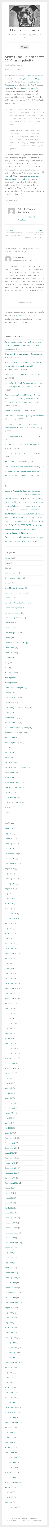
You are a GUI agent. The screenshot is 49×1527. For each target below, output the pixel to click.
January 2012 (10, 1143)
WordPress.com (35, 1521)
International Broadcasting (29, 510)
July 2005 (9, 1492)
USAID (31, 541)
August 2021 (9, 888)
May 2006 (9, 1442)
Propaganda (17, 521)
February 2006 (11, 1457)
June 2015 (9, 1083)
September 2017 (11, 998)
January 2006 (10, 1462)
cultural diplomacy (35, 498)
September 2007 (11, 1362)
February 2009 (11, 1278)
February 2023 (10, 844)
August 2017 (9, 1003)
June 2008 (9, 1317)
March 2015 (9, 1098)
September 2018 (11, 988)
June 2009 (9, 1258)
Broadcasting (36, 491)
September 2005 (11, 1482)
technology (28, 538)
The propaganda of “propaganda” (18, 436)
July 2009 (9, 1253)
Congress (23, 498)
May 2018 (8, 993)
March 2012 (9, 1133)
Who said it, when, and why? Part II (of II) (22, 445)
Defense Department (16, 502)
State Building (11, 777)
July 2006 (9, 1432)
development (32, 502)
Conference (15, 499)
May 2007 (9, 1382)
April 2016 (9, 1038)
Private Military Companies (16, 727)
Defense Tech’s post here (24, 88)
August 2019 (10, 958)
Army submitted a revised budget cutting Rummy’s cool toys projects (24, 79)
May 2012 (8, 1123)
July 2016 (8, 1028)
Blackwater (27, 491)
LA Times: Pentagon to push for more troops (35, 232)
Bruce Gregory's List (13, 578)
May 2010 (8, 1203)
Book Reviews (11, 573)
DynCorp (7, 506)
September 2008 (11, 1302)
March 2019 (9, 973)
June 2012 (9, 1118)
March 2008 (9, 1332)
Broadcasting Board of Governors (14, 495)
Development (10, 628)
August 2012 (9, 1113)
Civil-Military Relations (14, 588)
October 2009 (10, 1238)
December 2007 (11, 1347)
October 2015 (10, 1063)
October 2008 (10, 1298)
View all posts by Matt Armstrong (26, 218)
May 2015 (8, 1088)
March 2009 (9, 1273)
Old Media (41, 514)
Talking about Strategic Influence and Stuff (22, 374)
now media (31, 513)
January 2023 (10, 849)
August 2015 (9, 1073)
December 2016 (11, 1023)
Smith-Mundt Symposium (15, 767)
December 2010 (11, 1168)
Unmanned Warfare (13, 802)
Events (8, 638)
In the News (10, 672)
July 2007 (9, 1372)
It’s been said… (11, 462)
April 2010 (9, 1208)
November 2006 (11, 1412)
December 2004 (11, 1507)
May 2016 (8, 1033)
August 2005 (10, 1487)
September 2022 (11, 864)
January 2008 (10, 1342)
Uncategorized (11, 797)
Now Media (9, 702)
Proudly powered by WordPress (24, 1518)
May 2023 (8, 834)
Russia (7, 757)
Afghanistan (8, 491)
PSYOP (25, 521)
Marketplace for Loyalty (14, 687)
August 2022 (10, 868)
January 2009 (10, 1283)
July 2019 (8, 963)
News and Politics (20, 514)
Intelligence (10, 678)
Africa (15, 491)
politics (12, 517)
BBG (20, 490)
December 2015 (11, 1053)
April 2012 (9, 1128)
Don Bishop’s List (12, 633)
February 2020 (11, 943)
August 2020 (10, 923)
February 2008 (11, 1337)
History (8, 658)
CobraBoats (8, 499)
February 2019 (10, 978)
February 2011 (10, 1158)
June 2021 (9, 898)
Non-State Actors (12, 697)
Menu (25, 47)
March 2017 (9, 1008)
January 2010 (10, 1223)
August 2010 (10, 1188)
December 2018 (11, 983)
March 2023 (9, 839)
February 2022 (10, 878)
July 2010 (8, 1193)
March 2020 (9, 938)
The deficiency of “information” (18, 467)
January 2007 (10, 1402)
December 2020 (11, 913)
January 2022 (10, 883)
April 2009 (9, 1268)
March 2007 (9, 1392)
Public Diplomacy (12, 742)
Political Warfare (12, 722)
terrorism (35, 538)
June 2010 (9, 1198)
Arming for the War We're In (28, 315)
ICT (6, 662)
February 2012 (10, 1138)
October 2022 (10, 858)
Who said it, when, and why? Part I (19, 453)
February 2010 (10, 1218)
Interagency (10, 682)
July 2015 (8, 1078)
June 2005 (9, 1497)
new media (10, 513)
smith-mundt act (11, 530)
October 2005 (10, 1477)
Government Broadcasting (16, 643)
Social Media (23, 529)
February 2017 (10, 1013)
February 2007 (11, 1397)
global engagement (17, 506)
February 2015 (10, 1103)
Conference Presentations (16, 593)
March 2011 (9, 1153)
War (15, 200)
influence (15, 510)
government (29, 506)
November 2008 (11, 1292)
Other (7, 712)
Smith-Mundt (37, 525)
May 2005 (9, 1502)
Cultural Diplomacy (13, 613)
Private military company (26, 517)
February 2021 (10, 908)
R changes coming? (13, 411)
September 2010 (11, 1183)
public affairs (35, 521)
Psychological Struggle (14, 732)
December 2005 (11, 1467)
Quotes (8, 747)
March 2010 (9, 1213)
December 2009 (11, 1228)
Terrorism (9, 792)
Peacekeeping (11, 717)
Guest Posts (10, 648)
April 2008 (9, 1327)
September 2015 (11, 1068)
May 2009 (9, 1263)
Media (7, 692)
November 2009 (11, 1233)
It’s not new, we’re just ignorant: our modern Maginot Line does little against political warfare (23, 345)
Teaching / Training (13, 787)
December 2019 (11, 948)
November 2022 (11, 854)
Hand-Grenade (11, 653)
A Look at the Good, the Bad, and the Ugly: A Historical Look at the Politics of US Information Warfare (23, 366)
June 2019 (9, 968)
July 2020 (9, 928)
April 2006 (9, 1447)
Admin (7, 558)
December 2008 (11, 1288)
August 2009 (10, 1248)
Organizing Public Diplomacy (17, 707)
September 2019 (11, 953)
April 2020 (9, 933)
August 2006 (10, 1427)
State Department (12, 782)
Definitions (9, 623)
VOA (39, 541)
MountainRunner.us (24, 30)
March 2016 (9, 1043)
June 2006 (9, 1437)
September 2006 (11, 1422)
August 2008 (10, 1308)
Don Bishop (39, 502)
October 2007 (10, 1357)
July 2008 (9, 1312)
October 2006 (10, 1417)
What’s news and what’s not (14, 231)
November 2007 (11, 1352)
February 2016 (10, 1048)
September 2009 (11, 1243)
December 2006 (11, 1407)
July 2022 (8, 874)
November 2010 (11, 1173)
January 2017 (10, 1018)
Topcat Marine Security (22, 541)
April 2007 (9, 1387)
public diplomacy (18, 525)
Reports (8, 752)
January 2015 (10, 1108)
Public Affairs (10, 737)
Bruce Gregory (30, 495)
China (39, 494)
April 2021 (9, 903)
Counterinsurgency (13, 608)
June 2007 (9, 1377)
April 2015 (9, 1093)
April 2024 (9, 829)
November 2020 (11, 918)
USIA (35, 541)
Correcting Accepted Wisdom (17, 603)
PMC (7, 517)
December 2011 (11, 1148)
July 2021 (8, 893)
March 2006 (9, 1452)
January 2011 (10, 1163)
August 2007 (10, 1367)
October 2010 (10, 1178)
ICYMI (7, 668)
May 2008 (9, 1322)
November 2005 (11, 1472)
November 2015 (11, 1058)
